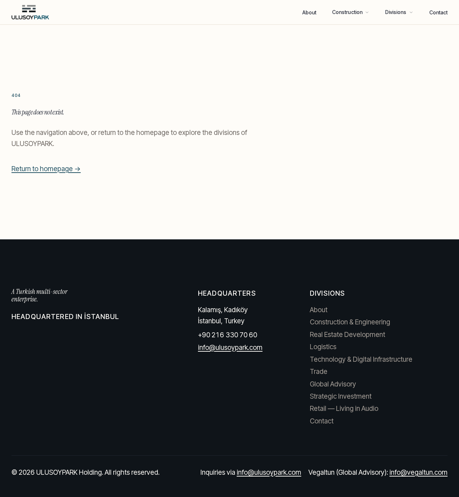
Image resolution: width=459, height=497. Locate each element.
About (309, 12)
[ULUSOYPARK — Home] (30, 12)
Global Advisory (333, 384)
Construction (347, 12)
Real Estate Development (347, 334)
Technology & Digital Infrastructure (361, 359)
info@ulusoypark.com (230, 347)
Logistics (323, 347)
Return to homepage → (46, 169)
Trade (318, 371)
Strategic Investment (341, 396)
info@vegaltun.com (418, 472)
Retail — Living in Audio (344, 408)
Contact (438, 12)
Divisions (396, 12)
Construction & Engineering (350, 322)
